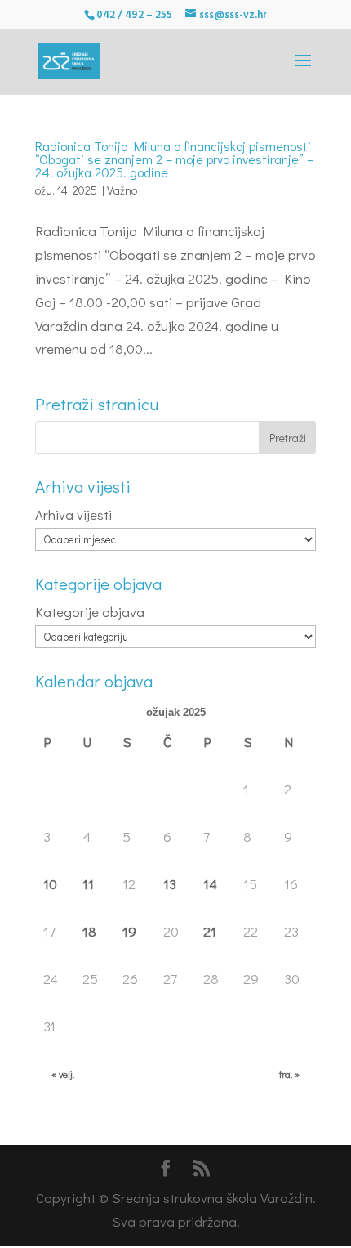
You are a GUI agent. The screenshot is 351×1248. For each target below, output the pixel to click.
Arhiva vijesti (73, 514)
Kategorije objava (89, 611)
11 (88, 883)
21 (209, 931)
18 (89, 931)
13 (169, 883)
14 (210, 883)
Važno (122, 190)
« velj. (62, 1073)
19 (129, 931)
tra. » (289, 1073)
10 (50, 883)
